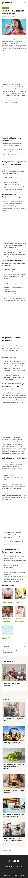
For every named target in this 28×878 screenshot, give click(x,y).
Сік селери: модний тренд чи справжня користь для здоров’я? (13, 767)
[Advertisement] (14, 67)
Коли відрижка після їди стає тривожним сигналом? (13, 815)
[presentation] (14, 672)
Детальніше (6, 724)
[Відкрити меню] (24, 2)
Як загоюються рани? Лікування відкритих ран (21, 649)
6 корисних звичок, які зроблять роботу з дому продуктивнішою (7, 649)
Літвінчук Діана (6, 16)
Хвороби (19, 866)
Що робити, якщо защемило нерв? (13, 720)
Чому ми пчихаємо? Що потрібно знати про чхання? (13, 839)
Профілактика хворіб (14, 868)
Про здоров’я (10, 866)
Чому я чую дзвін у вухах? (12, 743)
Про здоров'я (5, 8)
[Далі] (24, 677)
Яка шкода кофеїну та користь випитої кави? (14, 792)
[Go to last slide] (4, 677)
